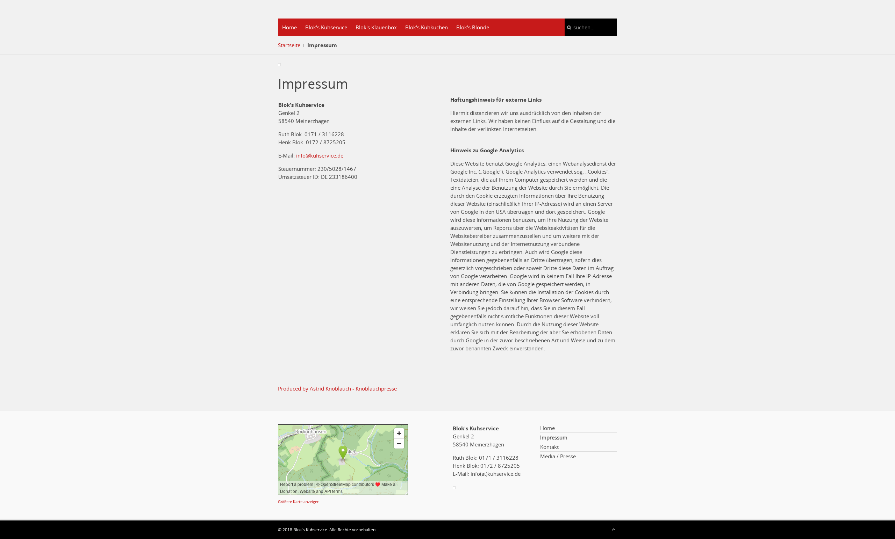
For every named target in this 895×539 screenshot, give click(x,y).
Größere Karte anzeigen (299, 501)
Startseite (289, 45)
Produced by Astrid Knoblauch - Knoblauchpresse (337, 388)
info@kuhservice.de (319, 155)
